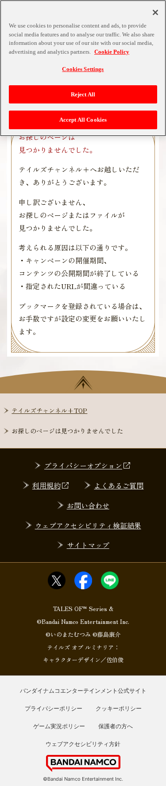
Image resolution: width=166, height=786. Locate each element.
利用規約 (46, 485)
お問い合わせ (88, 505)
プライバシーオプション (83, 465)
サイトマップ (88, 545)
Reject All (83, 94)
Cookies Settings (83, 69)
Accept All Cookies (83, 119)
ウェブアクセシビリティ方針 (83, 743)
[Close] (155, 12)
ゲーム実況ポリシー (59, 726)
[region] (83, 68)
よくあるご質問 (118, 485)
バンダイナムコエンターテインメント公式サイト (83, 690)
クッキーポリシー (119, 708)
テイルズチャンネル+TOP (49, 410)
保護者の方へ (115, 726)
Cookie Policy (111, 51)
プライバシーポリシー (53, 708)
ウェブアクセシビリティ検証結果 (88, 525)
